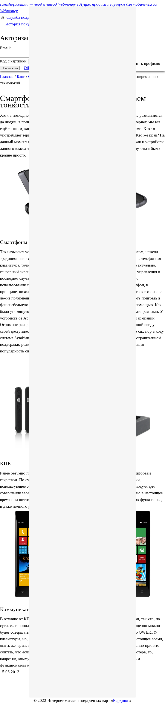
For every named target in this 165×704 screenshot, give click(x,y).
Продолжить (10, 68)
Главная (7, 76)
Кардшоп (121, 700)
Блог (21, 76)
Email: (5, 48)
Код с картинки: (14, 61)
